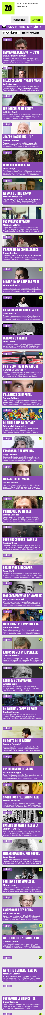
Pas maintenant (19, 19)
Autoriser (36, 19)
